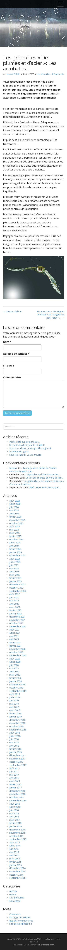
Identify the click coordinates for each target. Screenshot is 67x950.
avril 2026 (14, 513)
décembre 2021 (17, 616)
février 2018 (15, 748)
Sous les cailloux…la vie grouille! (25, 454)
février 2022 (15, 610)
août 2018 (14, 732)
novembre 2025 (17, 519)
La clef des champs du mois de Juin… (44, 477)
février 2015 (15, 861)
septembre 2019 (17, 690)
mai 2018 (14, 742)
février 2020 (15, 677)
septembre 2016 (17, 800)
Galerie (12, 894)
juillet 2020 (14, 661)
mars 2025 (14, 532)
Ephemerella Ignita (19, 451)
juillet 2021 (14, 632)
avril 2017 (14, 777)
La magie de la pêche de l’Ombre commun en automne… (33, 469)
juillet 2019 (14, 697)
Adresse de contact (16, 353)
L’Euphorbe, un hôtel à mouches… (42, 474)
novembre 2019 (17, 684)
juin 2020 (14, 665)
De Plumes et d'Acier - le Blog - (37, 938)
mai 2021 (14, 636)
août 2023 (14, 558)
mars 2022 (14, 607)
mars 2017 (14, 781)
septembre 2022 (17, 590)
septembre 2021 (17, 626)
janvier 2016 (15, 826)
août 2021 (14, 629)
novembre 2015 (17, 832)
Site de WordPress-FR (20, 923)
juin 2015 (14, 848)
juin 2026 (14, 507)
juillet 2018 (14, 736)
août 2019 (14, 694)
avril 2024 (14, 545)
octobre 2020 (16, 652)
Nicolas (13, 467)
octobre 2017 (16, 761)
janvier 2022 (15, 613)
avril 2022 (14, 603)
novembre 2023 (17, 555)
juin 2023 (14, 565)
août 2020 (14, 658)
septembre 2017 (17, 765)
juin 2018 (14, 739)
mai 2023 (14, 568)
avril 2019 (14, 707)
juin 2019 (14, 700)
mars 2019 (14, 710)
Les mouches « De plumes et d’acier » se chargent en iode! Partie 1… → (50, 314)
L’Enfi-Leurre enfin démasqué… (44, 487)
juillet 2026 (14, 503)
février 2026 (15, 516)
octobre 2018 (16, 726)
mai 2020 (14, 668)
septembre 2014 (17, 877)
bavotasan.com (46, 944)
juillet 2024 (14, 542)
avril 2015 (14, 855)
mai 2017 (14, 774)
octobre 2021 (16, 623)
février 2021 (15, 642)
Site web (8, 365)
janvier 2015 (15, 865)
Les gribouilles (43, 74)
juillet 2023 (14, 561)
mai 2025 (14, 529)
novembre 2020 (17, 648)
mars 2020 (14, 674)
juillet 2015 (14, 845)
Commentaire (12, 377)
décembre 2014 (17, 868)
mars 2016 (14, 819)
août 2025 (14, 526)
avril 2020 (14, 671)
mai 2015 (14, 852)
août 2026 (14, 500)
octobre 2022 (16, 587)
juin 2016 (14, 810)
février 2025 (15, 536)
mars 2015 (14, 858)
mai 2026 (14, 510)
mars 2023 (14, 574)
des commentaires (21, 920)
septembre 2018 (17, 729)
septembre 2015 (17, 839)
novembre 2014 (17, 871)
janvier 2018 (15, 752)
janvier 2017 (15, 787)
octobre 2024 (16, 539)
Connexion (14, 914)
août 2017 (14, 768)
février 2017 (15, 784)
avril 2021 (14, 639)
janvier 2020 (15, 681)
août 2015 (14, 842)
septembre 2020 (17, 655)
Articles (13, 891)
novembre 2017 (17, 758)
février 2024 (15, 548)
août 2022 (14, 594)
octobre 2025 (16, 523)
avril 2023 (14, 571)
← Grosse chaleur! (12, 311)
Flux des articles (19, 917)
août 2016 (14, 803)
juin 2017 (14, 771)
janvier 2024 (15, 552)
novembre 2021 (17, 619)
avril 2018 (14, 745)
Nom (7, 341)
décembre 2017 (17, 755)
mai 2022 (14, 600)
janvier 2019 (15, 716)
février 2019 (15, 713)
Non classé (15, 900)
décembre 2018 (17, 719)
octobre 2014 (16, 874)
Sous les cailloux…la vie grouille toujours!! (30, 448)
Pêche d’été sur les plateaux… (24, 441)
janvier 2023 (15, 581)
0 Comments (58, 74)
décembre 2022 (17, 584)
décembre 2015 (17, 829)
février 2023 (15, 577)
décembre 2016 (17, 790)
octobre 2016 (16, 797)
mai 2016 (14, 813)
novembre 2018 (17, 723)
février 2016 (15, 823)
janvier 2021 (15, 645)
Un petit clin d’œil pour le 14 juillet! (27, 445)
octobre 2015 (16, 836)
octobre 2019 (16, 687)
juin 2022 (14, 597)
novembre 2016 (17, 794)
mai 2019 (14, 703)
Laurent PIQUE (12, 74)
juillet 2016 (14, 806)
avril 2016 (14, 816)
